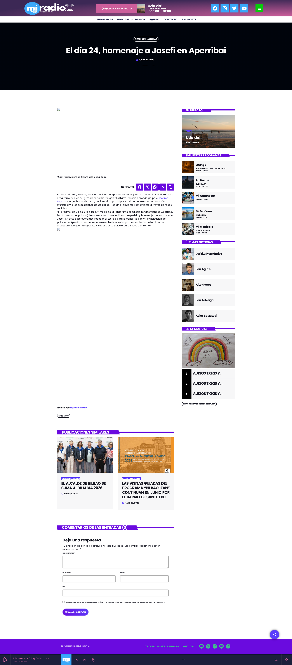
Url (64, 586)
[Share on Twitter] (147, 187)
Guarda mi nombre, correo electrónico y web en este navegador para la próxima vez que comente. (116, 602)
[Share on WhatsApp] (155, 187)
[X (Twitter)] (208, 646)
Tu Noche (202, 180)
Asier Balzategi (206, 316)
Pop (188, 132)
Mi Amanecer (205, 196)
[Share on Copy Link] (170, 187)
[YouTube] (201, 646)
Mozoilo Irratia (78, 407)
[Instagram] (225, 8)
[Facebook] (215, 8)
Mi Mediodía (204, 227)
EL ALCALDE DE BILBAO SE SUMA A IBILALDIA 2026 (83, 486)
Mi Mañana (204, 211)
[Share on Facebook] (139, 187)
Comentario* (69, 553)
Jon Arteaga (205, 300)
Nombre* (67, 572)
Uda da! (193, 137)
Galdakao (63, 416)
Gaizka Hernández (209, 254)
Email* (123, 572)
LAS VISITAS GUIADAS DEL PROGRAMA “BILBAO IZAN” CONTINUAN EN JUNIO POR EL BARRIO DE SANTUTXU (146, 490)
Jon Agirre (203, 269)
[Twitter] (234, 8)
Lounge (201, 165)
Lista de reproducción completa (199, 403)
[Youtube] (244, 8)
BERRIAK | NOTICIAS (146, 39)
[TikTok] (215, 646)
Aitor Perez (203, 285)
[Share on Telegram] (162, 187)
